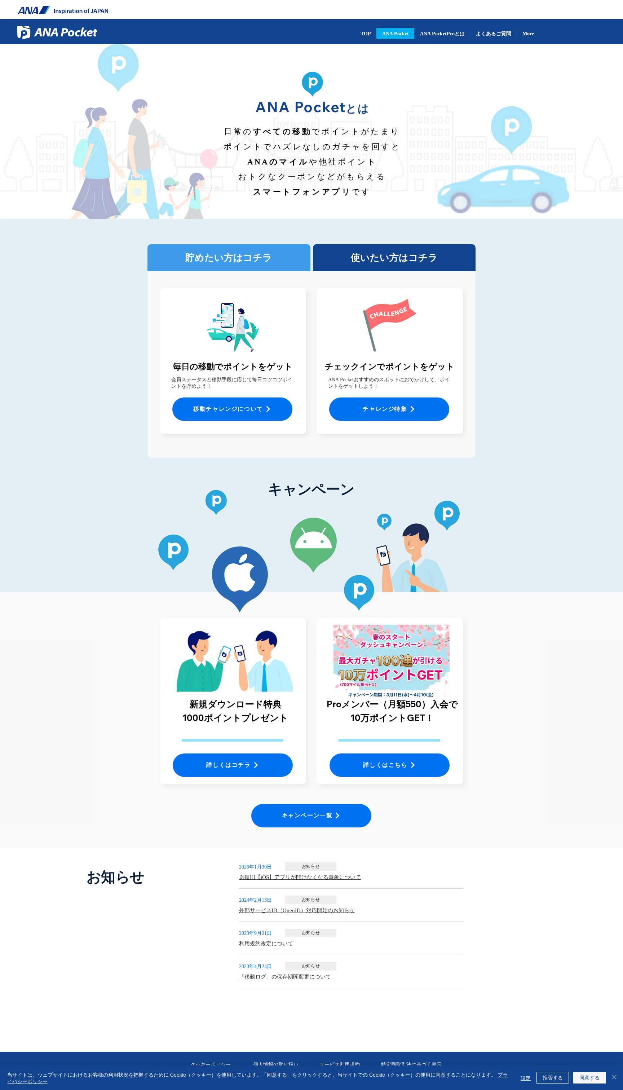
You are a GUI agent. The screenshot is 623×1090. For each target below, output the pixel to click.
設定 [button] (526, 1077)
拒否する (553, 1077)
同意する (589, 1077)
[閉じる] (614, 1077)
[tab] (228, 257)
